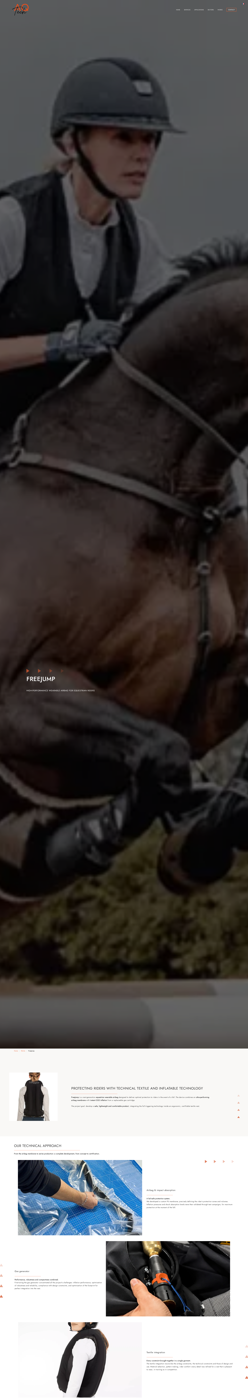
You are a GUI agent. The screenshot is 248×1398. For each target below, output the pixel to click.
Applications (199, 10)
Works (220, 10)
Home (178, 10)
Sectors (211, 10)
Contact (231, 10)
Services (187, 10)
